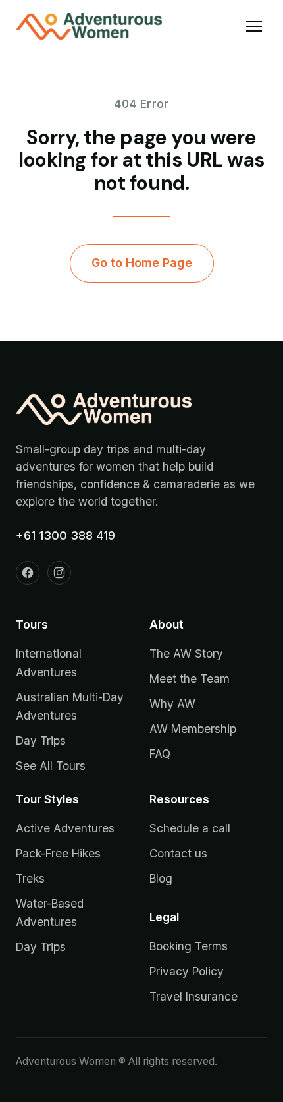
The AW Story (186, 653)
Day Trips (41, 740)
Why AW (172, 703)
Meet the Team (189, 678)
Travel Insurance (193, 996)
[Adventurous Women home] (89, 26)
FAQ (159, 754)
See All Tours (51, 765)
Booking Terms (188, 946)
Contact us (178, 853)
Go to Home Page (141, 263)
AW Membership (192, 729)
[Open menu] (254, 26)
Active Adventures (65, 828)
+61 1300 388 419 (65, 535)
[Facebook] (27, 573)
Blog (160, 878)
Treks (30, 878)
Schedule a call (189, 828)
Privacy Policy (186, 971)
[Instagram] (59, 573)
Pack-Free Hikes (58, 853)
